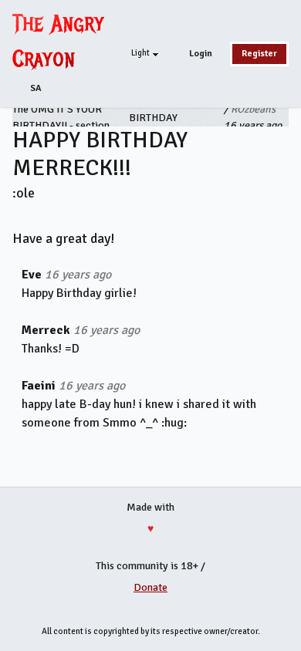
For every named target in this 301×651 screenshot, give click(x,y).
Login (200, 53)
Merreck (46, 330)
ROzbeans (253, 109)
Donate (150, 587)
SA (36, 88)
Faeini (39, 385)
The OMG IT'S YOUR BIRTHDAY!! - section (61, 117)
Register (259, 53)
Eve (32, 274)
